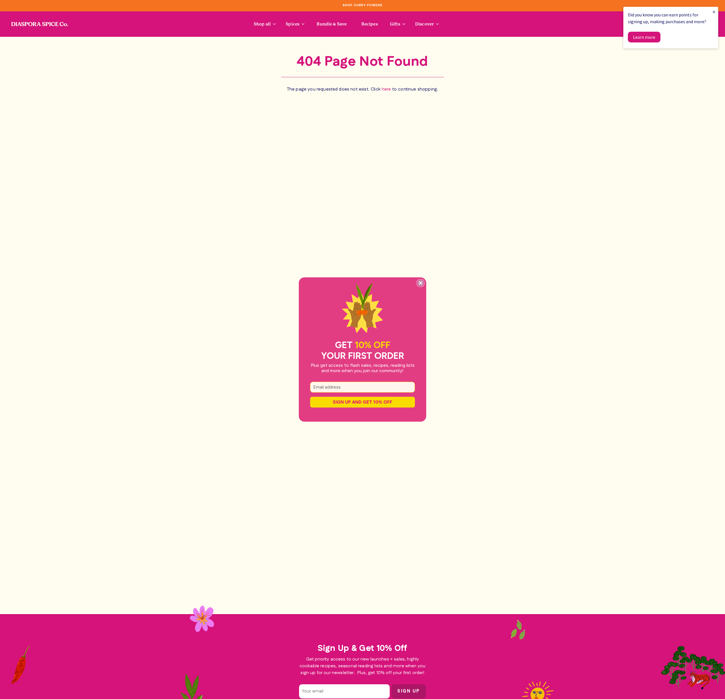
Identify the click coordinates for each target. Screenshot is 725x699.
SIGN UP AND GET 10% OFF (362, 402)
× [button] (714, 11)
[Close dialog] (420, 283)
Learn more (644, 37)
